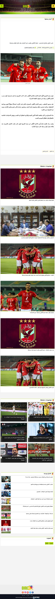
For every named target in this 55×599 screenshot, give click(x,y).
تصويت (51, 543)
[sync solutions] (36, 597)
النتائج (47, 543)
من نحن (31, 595)
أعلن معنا (23, 595)
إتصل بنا (27, 595)
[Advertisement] (28, 33)
